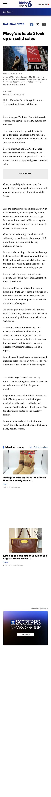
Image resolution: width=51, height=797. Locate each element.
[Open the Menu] (4, 4)
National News (13, 24)
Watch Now (43, 4)
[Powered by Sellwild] (44, 609)
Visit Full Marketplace (39, 447)
